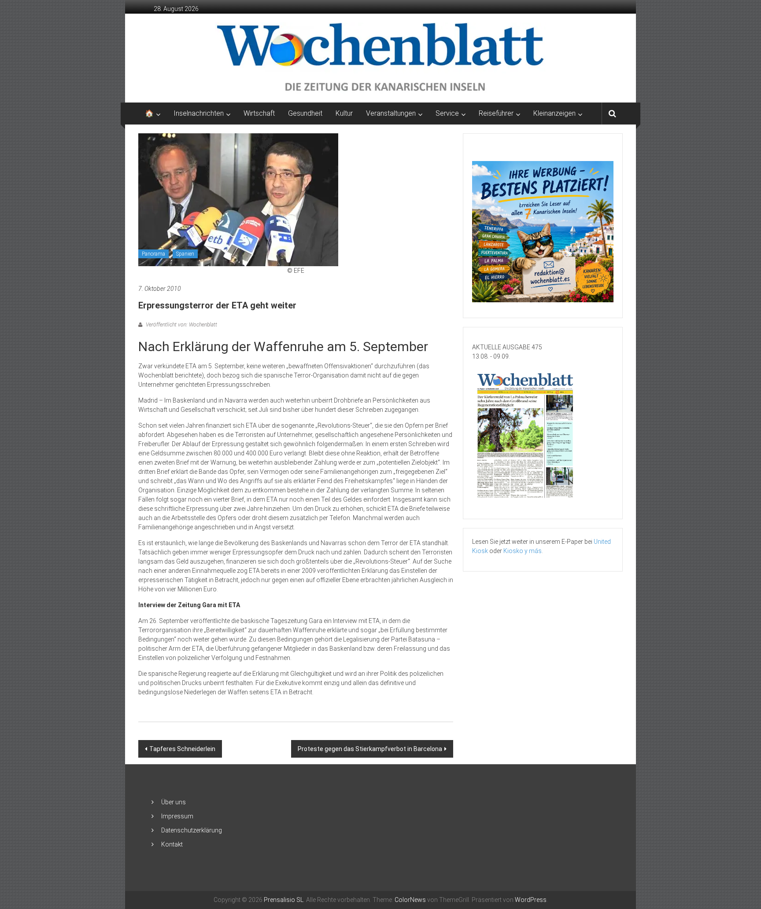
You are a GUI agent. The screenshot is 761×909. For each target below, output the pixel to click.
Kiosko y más (522, 550)
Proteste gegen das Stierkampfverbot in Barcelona (370, 748)
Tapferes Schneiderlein (182, 748)
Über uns (173, 802)
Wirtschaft (259, 113)
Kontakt (172, 844)
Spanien (185, 254)
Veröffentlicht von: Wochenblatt (180, 325)
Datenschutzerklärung (191, 830)
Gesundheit (305, 113)
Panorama (153, 254)
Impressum (177, 816)
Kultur (344, 113)
